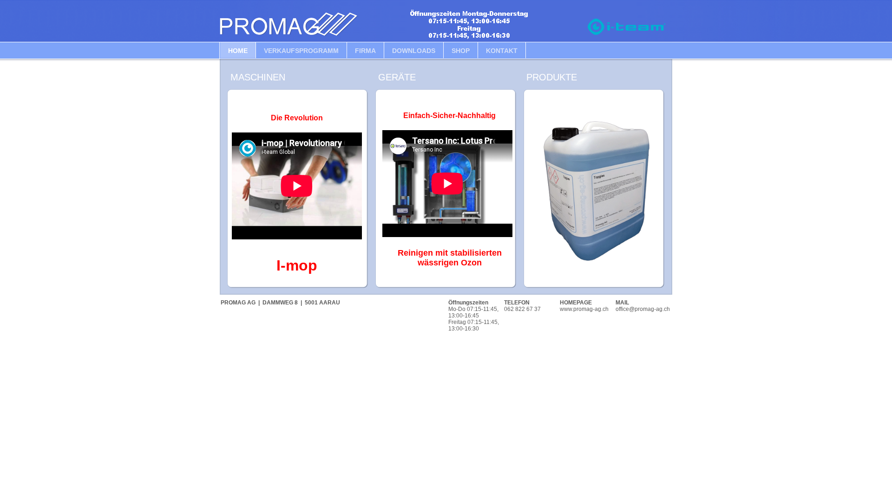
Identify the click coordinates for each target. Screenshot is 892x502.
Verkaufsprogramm (301, 50)
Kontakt (502, 50)
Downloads (413, 50)
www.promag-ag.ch (584, 309)
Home (238, 50)
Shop (461, 50)
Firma (365, 50)
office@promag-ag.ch (643, 309)
